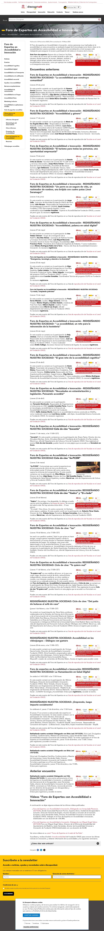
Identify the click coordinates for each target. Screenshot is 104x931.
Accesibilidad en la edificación (14, 76)
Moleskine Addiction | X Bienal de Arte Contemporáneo (82, 2)
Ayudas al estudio (52, 2)
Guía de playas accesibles (10, 2)
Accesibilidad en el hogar (12, 94)
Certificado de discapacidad (25, 2)
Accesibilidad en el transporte (14, 72)
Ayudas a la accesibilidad (12, 83)
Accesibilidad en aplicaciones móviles (13, 105)
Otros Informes (11, 128)
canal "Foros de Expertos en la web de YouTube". (65, 833)
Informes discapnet (12, 119)
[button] (65, 843)
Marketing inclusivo (10, 101)
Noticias (7, 59)
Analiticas (36, 923)
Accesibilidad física (10, 98)
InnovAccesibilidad (58, 837)
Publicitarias (45, 923)
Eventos (7, 62)
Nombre (6, 874)
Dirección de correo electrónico (63, 874)
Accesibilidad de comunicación (9, 90)
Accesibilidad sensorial (11, 79)
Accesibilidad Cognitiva (11, 66)
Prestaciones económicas (40, 2)
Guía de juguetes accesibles (13, 110)
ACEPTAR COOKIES (31, 915)
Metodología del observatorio (11, 123)
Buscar (5, 20)
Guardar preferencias (31, 927)
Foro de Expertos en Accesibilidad (12, 137)
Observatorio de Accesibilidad (9, 114)
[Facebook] (38, 850)
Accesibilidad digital (10, 69)
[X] (44, 850)
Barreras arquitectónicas (12, 86)
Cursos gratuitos (62, 2)
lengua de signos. (58, 503)
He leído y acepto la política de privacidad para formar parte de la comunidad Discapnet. (28, 888)
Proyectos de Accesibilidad (10, 132)
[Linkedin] (41, 850)
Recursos (9, 141)
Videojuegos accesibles (11, 146)
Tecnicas (27, 923)
